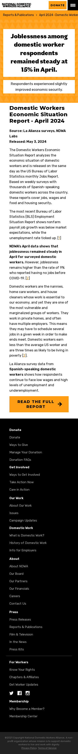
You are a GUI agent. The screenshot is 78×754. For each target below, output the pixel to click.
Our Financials (19, 589)
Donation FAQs (20, 460)
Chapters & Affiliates (24, 677)
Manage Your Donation (25, 452)
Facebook (19, 693)
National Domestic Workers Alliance (21, 5)
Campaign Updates (23, 520)
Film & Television (21, 634)
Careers (14, 596)
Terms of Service (47, 748)
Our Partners (18, 581)
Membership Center (23, 716)
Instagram (28, 693)
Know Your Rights (22, 670)
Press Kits (16, 649)
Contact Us (17, 603)
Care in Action (19, 489)
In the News (18, 642)
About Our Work (20, 505)
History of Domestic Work (28, 543)
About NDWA (18, 566)
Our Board (16, 574)
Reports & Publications (18, 15)
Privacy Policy (29, 748)
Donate (58, 5)
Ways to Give (18, 445)
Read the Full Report (35, 404)
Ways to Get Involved (24, 475)
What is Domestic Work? (26, 535)
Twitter (11, 693)
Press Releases (20, 619)
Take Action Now (21, 482)
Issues (14, 513)
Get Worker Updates (23, 684)
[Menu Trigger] (73, 5)
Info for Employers (22, 550)
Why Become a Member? (27, 709)
